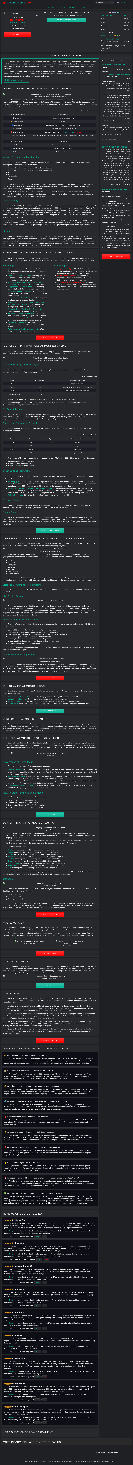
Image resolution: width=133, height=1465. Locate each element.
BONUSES (66, 56)
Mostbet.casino (63, 114)
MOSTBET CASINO (50, 337)
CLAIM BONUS (17, 34)
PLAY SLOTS (50, 678)
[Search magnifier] (112, 2)
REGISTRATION (50, 711)
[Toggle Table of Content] (25, 80)
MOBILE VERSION (50, 953)
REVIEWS (77, 56)
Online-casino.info (107, 1461)
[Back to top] (128, 1460)
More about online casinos (107, 1452)
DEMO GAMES (50, 814)
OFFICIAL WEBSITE (116, 256)
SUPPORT (50, 985)
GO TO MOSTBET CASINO (66, 20)
